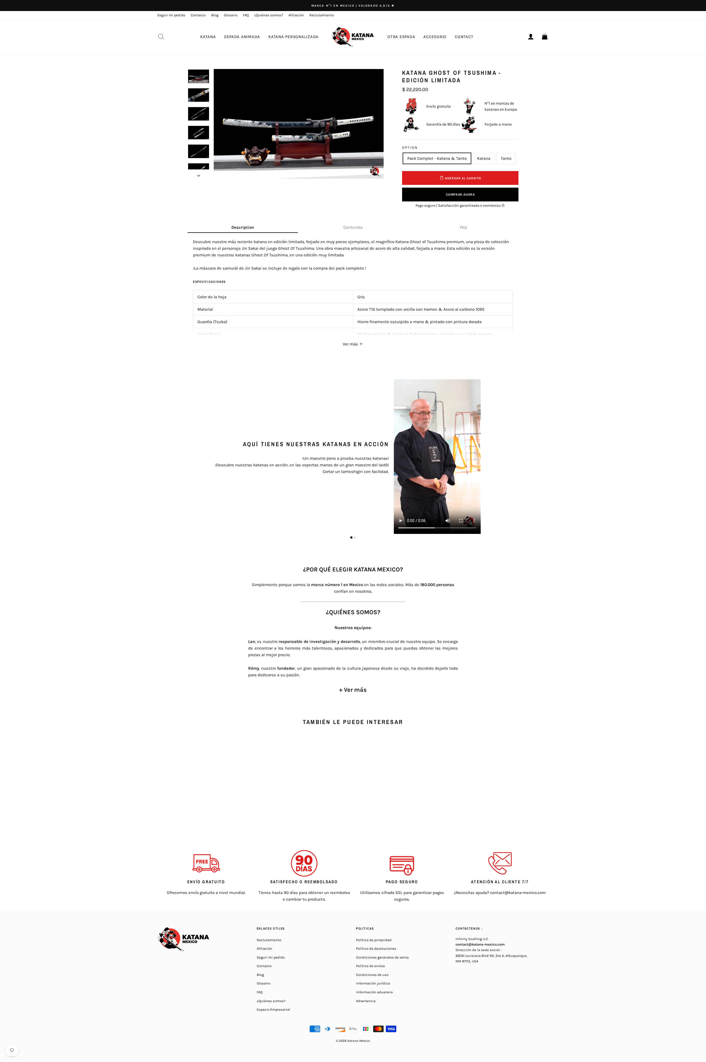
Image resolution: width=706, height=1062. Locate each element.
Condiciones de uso (372, 975)
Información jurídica (373, 983)
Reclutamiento (321, 15)
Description (242, 227)
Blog (214, 15)
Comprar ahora (460, 194)
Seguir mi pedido (171, 15)
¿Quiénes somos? (268, 15)
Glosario (230, 15)
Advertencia (366, 1001)
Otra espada (401, 36)
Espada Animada (242, 36)
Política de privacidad (374, 940)
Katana (208, 36)
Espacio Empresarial (273, 1009)
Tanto (506, 158)
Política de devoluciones (376, 948)
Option (410, 147)
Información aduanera (374, 992)
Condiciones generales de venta (382, 957)
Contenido (353, 227)
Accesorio (434, 36)
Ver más (351, 344)
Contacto (198, 15)
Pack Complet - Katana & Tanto (437, 158)
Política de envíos (370, 966)
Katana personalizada (293, 36)
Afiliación (296, 15)
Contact (464, 36)
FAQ (246, 15)
